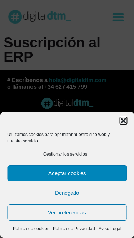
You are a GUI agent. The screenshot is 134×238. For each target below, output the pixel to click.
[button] (123, 120)
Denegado (67, 193)
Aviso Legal (110, 228)
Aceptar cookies (67, 173)
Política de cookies (31, 228)
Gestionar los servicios (65, 154)
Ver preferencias (67, 212)
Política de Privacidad (74, 228)
